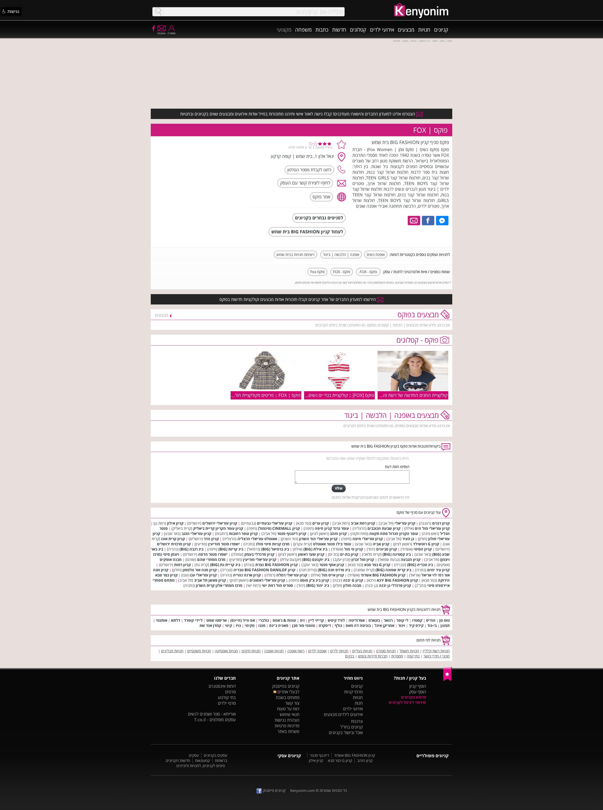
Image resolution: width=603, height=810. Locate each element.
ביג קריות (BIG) (230, 549)
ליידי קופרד (193, 620)
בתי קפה (413, 656)
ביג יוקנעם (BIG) (315, 559)
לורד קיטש (336, 620)
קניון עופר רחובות (243, 533)
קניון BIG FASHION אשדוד (383, 575)
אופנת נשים (376, 254)
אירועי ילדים (382, 29)
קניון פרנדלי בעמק (259, 554)
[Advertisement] (212, 168)
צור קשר (292, 703)
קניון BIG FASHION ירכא (397, 580)
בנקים (349, 656)
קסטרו (417, 620)
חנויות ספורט (386, 651)
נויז (238, 625)
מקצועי (284, 29)
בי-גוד (432, 625)
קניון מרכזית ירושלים (174, 544)
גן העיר (408, 538)
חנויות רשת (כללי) (436, 651)
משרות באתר (288, 731)
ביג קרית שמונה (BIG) (393, 569)
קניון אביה (381, 544)
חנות (359, 703)
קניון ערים (320, 523)
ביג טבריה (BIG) (420, 564)
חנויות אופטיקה (226, 651)
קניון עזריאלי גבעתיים (274, 523)
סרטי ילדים (227, 703)
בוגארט (374, 620)
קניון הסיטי (423, 549)
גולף (338, 625)
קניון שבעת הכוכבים (383, 528)
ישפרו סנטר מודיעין (224, 544)
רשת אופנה (296, 651)
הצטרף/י (161, 33)
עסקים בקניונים (215, 755)
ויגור (401, 625)
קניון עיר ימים (438, 569)
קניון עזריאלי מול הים (432, 528)
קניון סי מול (353, 549)
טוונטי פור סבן (303, 625)
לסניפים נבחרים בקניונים (319, 217)
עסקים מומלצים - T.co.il (215, 719)
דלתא (175, 620)
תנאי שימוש (289, 714)
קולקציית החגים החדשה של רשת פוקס (413, 395)
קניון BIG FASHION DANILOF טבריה (264, 569)
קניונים (441, 29)
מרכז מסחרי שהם (211, 559)
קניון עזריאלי (405, 523)
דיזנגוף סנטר (319, 755)
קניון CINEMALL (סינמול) (279, 528)
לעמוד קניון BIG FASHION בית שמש (307, 231)
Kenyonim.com (302, 790)
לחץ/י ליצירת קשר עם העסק (305, 183)
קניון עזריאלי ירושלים (219, 523)
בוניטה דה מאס (358, 625)
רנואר (388, 620)
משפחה (303, 29)
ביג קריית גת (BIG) (225, 564)
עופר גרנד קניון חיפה (332, 528)
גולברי (264, 620)
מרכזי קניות (353, 692)
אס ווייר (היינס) (242, 620)
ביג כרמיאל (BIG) (275, 549)
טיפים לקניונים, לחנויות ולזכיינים (200, 765)
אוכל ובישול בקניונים (346, 732)
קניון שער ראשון (311, 554)
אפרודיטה (357, 620)
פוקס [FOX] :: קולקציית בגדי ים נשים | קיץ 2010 (330, 395)
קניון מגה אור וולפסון (200, 569)
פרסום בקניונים (413, 697)
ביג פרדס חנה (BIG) (334, 569)
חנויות (424, 29)
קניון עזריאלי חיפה (367, 538)
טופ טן (444, 620)
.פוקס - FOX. (368, 271)
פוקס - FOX (341, 271)
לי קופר (402, 620)
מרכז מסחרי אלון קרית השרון (219, 585)
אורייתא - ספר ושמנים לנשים (212, 714)
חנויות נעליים (362, 651)
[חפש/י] (158, 12)
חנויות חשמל (409, 651)
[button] (11, 11)
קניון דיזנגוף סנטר (291, 533)
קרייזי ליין (316, 620)
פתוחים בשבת (287, 697)
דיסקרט (325, 625)
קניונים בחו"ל (351, 727)
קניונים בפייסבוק (285, 686)
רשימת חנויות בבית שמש (295, 254)
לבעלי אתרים (287, 692)
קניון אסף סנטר (331, 564)
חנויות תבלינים (172, 651)
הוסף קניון (417, 686)
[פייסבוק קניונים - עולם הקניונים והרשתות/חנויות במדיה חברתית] (153, 28)
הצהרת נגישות (287, 720)
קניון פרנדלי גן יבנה (395, 585)
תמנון (445, 625)
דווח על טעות (288, 708)
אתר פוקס (321, 196)
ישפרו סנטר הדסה (213, 554)
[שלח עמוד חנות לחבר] (414, 220)
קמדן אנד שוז (210, 625)
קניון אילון (175, 523)
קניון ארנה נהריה (247, 575)
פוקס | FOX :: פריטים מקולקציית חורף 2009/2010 (255, 395)
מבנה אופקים (171, 559)
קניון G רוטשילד (426, 544)
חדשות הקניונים (178, 760)
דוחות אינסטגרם (222, 686)
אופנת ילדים (317, 651)
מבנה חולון (352, 585)
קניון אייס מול (333, 575)
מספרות (397, 656)
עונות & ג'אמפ (284, 620)
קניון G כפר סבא (377, 564)
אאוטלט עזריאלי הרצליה (257, 538)
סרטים (230, 692)
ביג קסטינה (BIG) (397, 554)
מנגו (261, 625)
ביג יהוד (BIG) (317, 585)
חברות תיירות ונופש (372, 656)
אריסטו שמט (216, 620)
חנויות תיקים (251, 651)
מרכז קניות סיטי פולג (272, 544)
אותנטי (161, 620)
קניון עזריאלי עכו (203, 575)
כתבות (321, 29)
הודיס (431, 620)
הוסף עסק (417, 692)
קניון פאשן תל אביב (210, 580)
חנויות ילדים (339, 651)
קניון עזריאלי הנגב (196, 533)
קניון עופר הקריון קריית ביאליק (218, 528)
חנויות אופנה (274, 651)
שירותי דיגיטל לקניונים (407, 702)
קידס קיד (416, 625)
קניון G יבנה (353, 580)
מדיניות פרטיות (287, 725)
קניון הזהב (338, 533)
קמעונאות (202, 760)
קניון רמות (182, 564)
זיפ (302, 620)
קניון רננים (441, 523)
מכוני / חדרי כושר (437, 656)
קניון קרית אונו (173, 538)
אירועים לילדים (350, 714)
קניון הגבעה (410, 559)
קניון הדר (211, 538)
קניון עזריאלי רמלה (291, 575)
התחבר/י (171, 33)
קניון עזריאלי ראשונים (267, 580)
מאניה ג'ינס (278, 625)
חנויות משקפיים (199, 651)
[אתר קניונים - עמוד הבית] (447, 680)
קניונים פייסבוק (273, 790)
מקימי (250, 625)
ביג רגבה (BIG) (191, 549)
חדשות (339, 29)
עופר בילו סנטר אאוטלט (332, 544)
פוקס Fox (317, 271)
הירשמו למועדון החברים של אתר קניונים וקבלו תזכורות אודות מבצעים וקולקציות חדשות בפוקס (298, 299)
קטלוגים (358, 29)
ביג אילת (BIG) (315, 549)
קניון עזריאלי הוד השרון (318, 538)
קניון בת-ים (349, 554)
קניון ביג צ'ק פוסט (314, 580)
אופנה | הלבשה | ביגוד (341, 254)
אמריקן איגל (384, 625)
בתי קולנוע (227, 697)
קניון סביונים (386, 549)
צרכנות (357, 721)
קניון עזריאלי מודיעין (259, 559)
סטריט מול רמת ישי (277, 585)
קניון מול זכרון (362, 559)
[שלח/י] (339, 488)
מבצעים (406, 29)
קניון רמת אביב (363, 523)
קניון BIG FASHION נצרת (276, 564)
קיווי (228, 625)
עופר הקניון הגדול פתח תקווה (393, 533)
